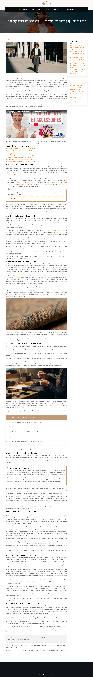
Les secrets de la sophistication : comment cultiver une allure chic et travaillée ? (77, 71)
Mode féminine (18, 9)
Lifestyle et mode (46, 9)
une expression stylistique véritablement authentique (26, 637)
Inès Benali (14, 650)
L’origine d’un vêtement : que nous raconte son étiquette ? (22, 148)
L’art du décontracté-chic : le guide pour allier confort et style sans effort (78, 65)
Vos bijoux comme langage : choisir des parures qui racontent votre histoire (76, 87)
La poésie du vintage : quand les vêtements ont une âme (21, 152)
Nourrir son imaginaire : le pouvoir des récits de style (20, 157)
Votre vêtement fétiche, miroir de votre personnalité (20, 150)
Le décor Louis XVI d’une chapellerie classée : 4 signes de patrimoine (77, 53)
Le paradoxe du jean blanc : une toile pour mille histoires (21, 155)
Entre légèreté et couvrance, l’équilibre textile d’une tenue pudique (77, 47)
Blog (77, 9)
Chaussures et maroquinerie (68, 9)
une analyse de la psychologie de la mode (51, 230)
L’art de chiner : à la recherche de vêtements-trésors (20, 159)
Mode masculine (26, 9)
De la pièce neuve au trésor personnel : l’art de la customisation (23, 154)
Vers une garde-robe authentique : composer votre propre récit (23, 161)
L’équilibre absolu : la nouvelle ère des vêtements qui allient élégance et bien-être (77, 59)
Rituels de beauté (56, 9)
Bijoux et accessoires (36, 9)
